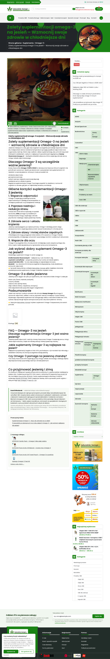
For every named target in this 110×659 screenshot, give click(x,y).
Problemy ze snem (85, 195)
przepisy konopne (81, 365)
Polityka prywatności (88, 648)
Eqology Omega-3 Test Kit (21, 461)
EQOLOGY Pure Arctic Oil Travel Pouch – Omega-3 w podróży (32, 455)
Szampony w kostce (95, 346)
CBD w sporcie (80, 211)
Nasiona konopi (93, 415)
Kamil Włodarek (63, 123)
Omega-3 (39, 43)
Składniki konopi (80, 370)
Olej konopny (84, 185)
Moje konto (10, 2)
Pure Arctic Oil (62, 374)
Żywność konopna (81, 404)
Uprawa (78, 384)
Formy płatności (47, 648)
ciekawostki (79, 231)
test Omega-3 (22, 380)
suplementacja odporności (17, 131)
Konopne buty (94, 260)
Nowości (76, 569)
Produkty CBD (22, 18)
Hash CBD (78, 241)
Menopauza (79, 307)
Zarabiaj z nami (86, 638)
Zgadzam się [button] (11, 651)
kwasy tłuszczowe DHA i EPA (38, 126)
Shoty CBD (81, 586)
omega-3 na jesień (45, 129)
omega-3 (16, 129)
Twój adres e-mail (58, 613)
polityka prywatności (60, 623)
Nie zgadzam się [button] (26, 651)
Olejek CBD (79, 317)
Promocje (82, 18)
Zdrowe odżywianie (93, 422)
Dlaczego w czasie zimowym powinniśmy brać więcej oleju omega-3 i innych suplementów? (86, 96)
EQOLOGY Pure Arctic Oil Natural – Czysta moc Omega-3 (31, 448)
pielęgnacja (79, 327)
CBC (76, 148)
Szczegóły (6, 654)
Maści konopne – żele (46, 18)
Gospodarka (79, 236)
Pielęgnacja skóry (81, 332)
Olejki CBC (81, 579)
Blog (88, 18)
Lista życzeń (20, 2)
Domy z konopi (94, 135)
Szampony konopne (88, 344)
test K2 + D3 (32, 380)
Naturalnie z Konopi (38, 268)
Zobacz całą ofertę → (17, 464)
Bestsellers (77, 572)
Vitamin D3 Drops (21, 378)
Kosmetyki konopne (60, 18)
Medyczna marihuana (82, 302)
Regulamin (84, 645)
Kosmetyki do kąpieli (93, 284)
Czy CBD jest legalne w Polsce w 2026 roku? (87, 83)
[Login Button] (101, 18)
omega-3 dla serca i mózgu (29, 129)
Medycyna (83, 164)
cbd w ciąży (83, 154)
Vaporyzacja (79, 389)
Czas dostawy (47, 645)
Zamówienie (36, 2)
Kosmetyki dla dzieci (93, 275)
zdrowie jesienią (13, 133)
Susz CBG (80, 589)
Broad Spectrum (81, 127)
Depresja (82, 159)
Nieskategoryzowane (80, 562)
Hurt (63, 648)
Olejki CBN (81, 583)
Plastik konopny (80, 355)
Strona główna (14, 43)
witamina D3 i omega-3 (50, 131)
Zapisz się (98, 616)
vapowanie (79, 394)
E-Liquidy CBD (82, 596)
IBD (89, 170)
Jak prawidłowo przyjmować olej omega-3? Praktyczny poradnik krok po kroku (87, 103)
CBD (76, 153)
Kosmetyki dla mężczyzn (83, 267)
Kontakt (93, 18)
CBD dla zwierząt (81, 206)
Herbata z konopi (93, 407)
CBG (76, 221)
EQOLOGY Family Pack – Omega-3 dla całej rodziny (29, 441)
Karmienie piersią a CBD (83, 246)
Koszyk (28, 2)
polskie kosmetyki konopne (84, 360)
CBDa (77, 216)
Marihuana (79, 292)
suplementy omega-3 (34, 131)
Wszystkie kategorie (10, 18)
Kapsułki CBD (82, 599)
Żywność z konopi (73, 18)
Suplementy (28, 43)
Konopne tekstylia (81, 258)
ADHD (77, 117)
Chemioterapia (91, 165)
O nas (44, 638)
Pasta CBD (78, 322)
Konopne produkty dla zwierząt (83, 252)
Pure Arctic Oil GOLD (25, 376)
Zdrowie (78, 399)
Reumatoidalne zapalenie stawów (91, 177)
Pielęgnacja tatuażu (82, 337)
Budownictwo (80, 132)
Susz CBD (82, 200)
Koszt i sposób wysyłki (49, 641)
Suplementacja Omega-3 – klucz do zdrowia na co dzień (31, 421)
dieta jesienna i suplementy (19, 126)
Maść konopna (80, 297)
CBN (76, 226)
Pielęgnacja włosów (79, 343)
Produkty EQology (33, 18)
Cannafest (79, 143)
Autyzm (77, 122)
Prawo (81, 190)
